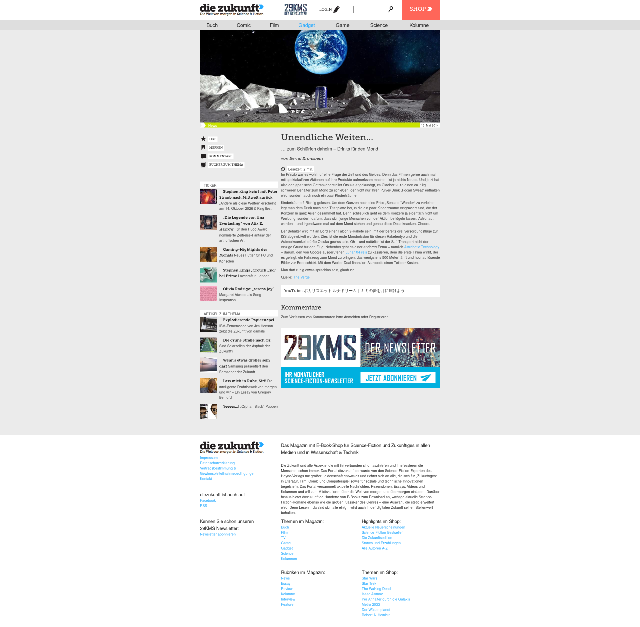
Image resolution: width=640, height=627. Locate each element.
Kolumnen (289, 558)
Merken (216, 148)
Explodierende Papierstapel (248, 320)
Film (274, 24)
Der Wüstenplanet (376, 609)
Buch (212, 24)
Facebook (208, 500)
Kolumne (419, 24)
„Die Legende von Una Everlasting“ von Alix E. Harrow (241, 223)
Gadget (306, 24)
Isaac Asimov (372, 593)
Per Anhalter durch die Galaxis (386, 599)
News (285, 578)
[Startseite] (232, 8)
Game (343, 24)
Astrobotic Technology (421, 246)
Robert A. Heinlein (376, 614)
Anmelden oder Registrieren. (367, 316)
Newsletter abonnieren (218, 534)
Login (325, 10)
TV (283, 537)
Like (212, 139)
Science (379, 24)
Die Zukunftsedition (377, 537)
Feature (287, 604)
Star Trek (369, 583)
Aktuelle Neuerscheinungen (383, 527)
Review (286, 588)
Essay (285, 583)
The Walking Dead (376, 588)
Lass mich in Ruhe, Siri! (244, 381)
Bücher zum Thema (226, 165)
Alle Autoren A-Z (375, 548)
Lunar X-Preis (356, 252)
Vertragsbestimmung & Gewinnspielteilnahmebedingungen (228, 471)
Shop (418, 9)
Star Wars (369, 578)
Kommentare (220, 156)
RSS (203, 505)
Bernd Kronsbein (306, 159)
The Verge (301, 277)
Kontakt (206, 478)
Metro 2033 (371, 604)
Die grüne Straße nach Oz (246, 340)
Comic (244, 24)
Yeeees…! (231, 406)
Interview (288, 599)
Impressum (209, 457)
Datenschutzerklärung (217, 462)
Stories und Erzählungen (381, 542)
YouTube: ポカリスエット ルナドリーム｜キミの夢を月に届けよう (344, 291)
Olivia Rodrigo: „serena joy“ (248, 289)
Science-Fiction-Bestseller (382, 532)
